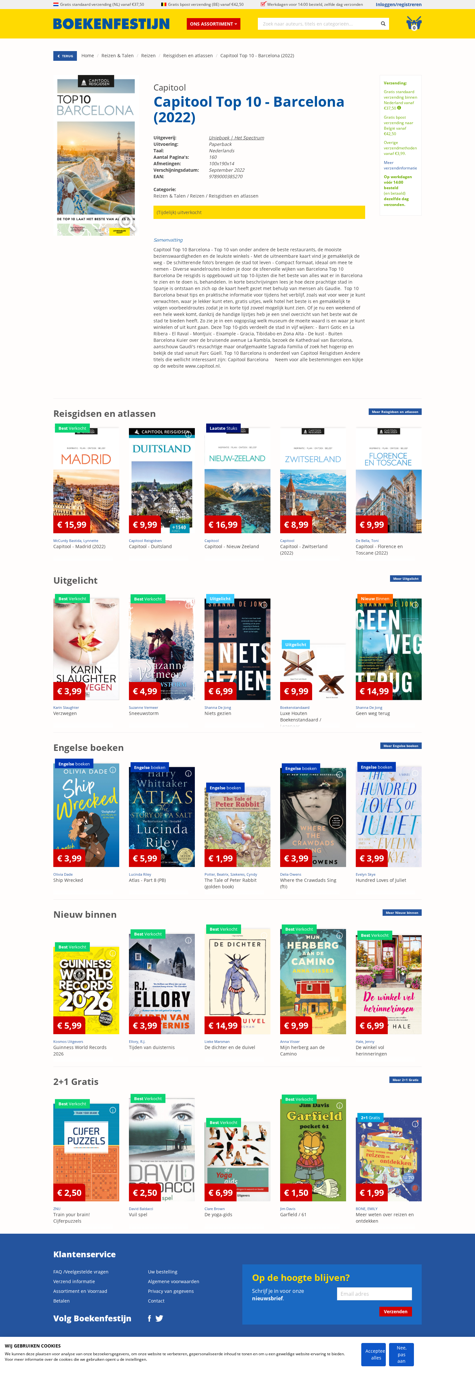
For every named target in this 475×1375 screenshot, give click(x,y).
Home (87, 55)
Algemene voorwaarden (173, 1281)
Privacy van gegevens (171, 1291)
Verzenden (395, 1311)
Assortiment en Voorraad (80, 1291)
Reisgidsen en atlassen (188, 55)
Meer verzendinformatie (400, 165)
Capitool (169, 87)
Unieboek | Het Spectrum (236, 138)
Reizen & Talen (117, 55)
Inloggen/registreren (399, 4)
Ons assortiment (211, 24)
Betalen (61, 1301)
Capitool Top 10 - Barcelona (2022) (257, 55)
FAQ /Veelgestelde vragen (81, 1272)
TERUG (67, 56)
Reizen (148, 55)
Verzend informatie (74, 1281)
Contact (156, 1301)
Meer (395, 411)
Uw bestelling (162, 1272)
